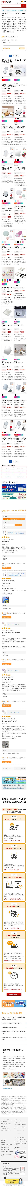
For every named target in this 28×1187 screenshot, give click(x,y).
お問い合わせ (18, 1120)
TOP (3, 10)
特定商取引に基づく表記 (6, 1144)
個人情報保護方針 (5, 1149)
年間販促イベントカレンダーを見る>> (13, 788)
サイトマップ (18, 1133)
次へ (17, 56)
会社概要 (3, 1140)
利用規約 (3, 1142)
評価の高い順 (14, 519)
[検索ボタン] (23, 5)
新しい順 (6, 519)
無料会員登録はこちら (14, 994)
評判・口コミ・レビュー (20, 1122)
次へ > (17, 768)
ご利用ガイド (4, 1126)
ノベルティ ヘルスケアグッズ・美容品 (14, 10)
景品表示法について (19, 1130)
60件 (16, 40)
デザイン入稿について (6, 1130)
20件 (8, 40)
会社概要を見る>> (7, 1088)
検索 (18, 525)
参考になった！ (6, 568)
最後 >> (23, 768)
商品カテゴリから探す (6, 1123)
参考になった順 (21, 519)
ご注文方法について (5, 1128)
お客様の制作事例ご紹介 (20, 1124)
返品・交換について (5, 1147)
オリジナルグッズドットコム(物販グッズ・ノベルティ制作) (21, 1143)
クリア (5, 527)
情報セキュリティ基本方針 (7, 1151)
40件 (12, 40)
